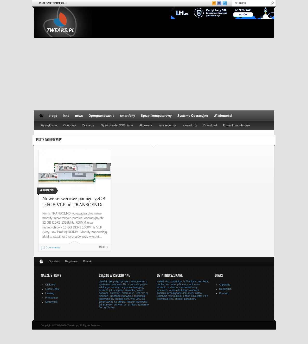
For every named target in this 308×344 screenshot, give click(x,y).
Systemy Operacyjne (192, 115)
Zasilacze (88, 125)
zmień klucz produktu (169, 281)
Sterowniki (51, 301)
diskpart (103, 295)
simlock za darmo (138, 304)
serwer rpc (120, 304)
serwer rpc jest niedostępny (127, 287)
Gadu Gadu (52, 288)
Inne (66, 115)
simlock (103, 290)
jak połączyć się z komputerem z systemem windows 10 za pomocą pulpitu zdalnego (123, 284)
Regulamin (71, 261)
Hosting (49, 293)
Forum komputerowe (236, 125)
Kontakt (87, 261)
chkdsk (103, 281)
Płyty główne (48, 125)
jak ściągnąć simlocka (122, 290)
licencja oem (122, 298)
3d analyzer (105, 304)
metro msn (128, 293)
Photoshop (51, 297)
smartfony (127, 115)
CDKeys (50, 284)
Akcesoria (145, 125)
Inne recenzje (167, 125)
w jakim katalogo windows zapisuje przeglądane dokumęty (178, 291)
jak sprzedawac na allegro (122, 300)
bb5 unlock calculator (195, 281)
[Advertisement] (154, 74)
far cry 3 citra (107, 307)
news (79, 115)
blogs (53, 115)
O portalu (54, 261)
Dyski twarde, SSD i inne (117, 125)
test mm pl (142, 293)
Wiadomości (223, 115)
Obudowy (69, 125)
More (102, 247)
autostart (115, 293)
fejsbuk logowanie (137, 301)
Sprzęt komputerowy (156, 115)
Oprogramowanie (101, 115)
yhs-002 (135, 298)
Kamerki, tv (190, 125)
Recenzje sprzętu (50, 3)
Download (210, 125)
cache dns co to (166, 284)
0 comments (53, 247)
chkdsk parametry (185, 298)
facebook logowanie (121, 295)
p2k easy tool (185, 284)
